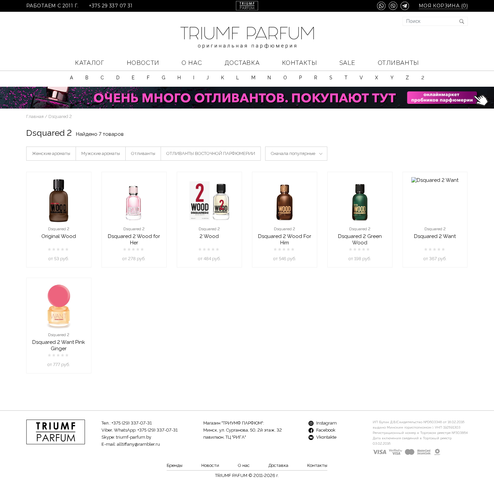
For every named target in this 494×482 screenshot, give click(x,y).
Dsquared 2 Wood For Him (284, 239)
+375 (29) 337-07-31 (132, 423)
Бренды (174, 465)
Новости (143, 62)
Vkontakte (325, 437)
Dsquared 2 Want (435, 236)
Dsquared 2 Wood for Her (134, 239)
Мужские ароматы (100, 153)
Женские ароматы (51, 153)
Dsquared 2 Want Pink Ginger (58, 345)
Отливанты (398, 62)
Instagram (326, 423)
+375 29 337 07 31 (111, 6)
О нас (191, 62)
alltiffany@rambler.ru (138, 444)
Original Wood (58, 236)
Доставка (241, 62)
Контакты (299, 62)
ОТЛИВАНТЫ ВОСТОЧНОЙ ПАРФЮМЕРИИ (210, 153)
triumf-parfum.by (133, 437)
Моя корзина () (443, 6)
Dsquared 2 (58, 229)
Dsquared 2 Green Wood (360, 239)
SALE (347, 62)
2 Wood (209, 236)
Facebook (325, 430)
